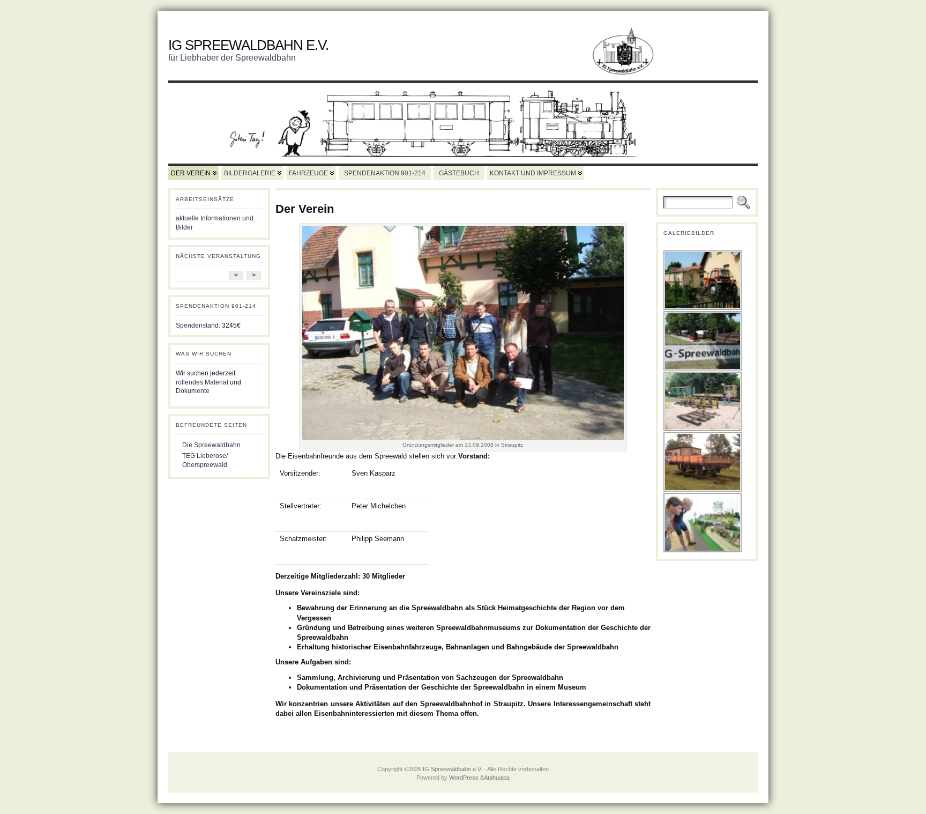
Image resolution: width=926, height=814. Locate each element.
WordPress (464, 777)
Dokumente (193, 391)
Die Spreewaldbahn (211, 445)
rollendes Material (202, 382)
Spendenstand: (198, 325)
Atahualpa (497, 777)
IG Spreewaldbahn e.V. (248, 45)
